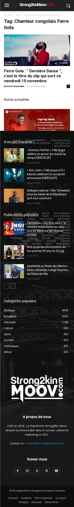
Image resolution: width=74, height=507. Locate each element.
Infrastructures (48, 227)
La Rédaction (17, 143)
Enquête (47, 221)
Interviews (37, 229)
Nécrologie (30, 235)
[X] (47, 471)
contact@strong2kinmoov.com (44, 443)
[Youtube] (56, 471)
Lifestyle (65, 229)
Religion (26, 240)
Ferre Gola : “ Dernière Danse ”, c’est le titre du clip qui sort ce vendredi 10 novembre (33, 76)
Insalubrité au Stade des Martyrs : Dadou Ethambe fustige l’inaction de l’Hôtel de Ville (47, 269)
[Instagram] (27, 471)
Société (36, 243)
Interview (21, 229)
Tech (39, 246)
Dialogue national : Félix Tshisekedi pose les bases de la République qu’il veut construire (48, 194)
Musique (9, 64)
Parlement (64, 235)
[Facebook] (18, 471)
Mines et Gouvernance (30, 232)
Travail (66, 246)
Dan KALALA (62, 143)
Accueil (8, 15)
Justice (51, 229)
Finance (19, 227)
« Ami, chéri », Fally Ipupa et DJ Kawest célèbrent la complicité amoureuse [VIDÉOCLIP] (46, 174)
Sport (48, 243)
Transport (52, 246)
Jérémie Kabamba (14, 86)
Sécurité (51, 240)
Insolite (66, 227)
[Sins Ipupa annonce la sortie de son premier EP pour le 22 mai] (14, 252)
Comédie (17, 218)
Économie (16, 221)
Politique (32, 238)
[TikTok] (37, 471)
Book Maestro (62, 213)
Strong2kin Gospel (21, 246)
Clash (45, 215)
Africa (45, 213)
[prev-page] (6, 285)
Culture (31, 218)
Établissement (28, 224)
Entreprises (63, 221)
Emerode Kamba (60, 140)
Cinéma (33, 215)
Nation (66, 232)
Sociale (23, 243)
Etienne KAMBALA (35, 140)
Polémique (17, 238)
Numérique (48, 235)
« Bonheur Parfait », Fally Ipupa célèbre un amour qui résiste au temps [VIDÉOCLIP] (46, 153)
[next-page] (12, 285)
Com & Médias (61, 215)
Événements (48, 224)
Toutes (17, 140)
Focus (32, 227)
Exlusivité (65, 224)
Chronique (18, 215)
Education (32, 221)
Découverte (46, 218)
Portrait (46, 238)
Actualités (31, 213)
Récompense (62, 238)
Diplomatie (64, 218)
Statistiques (63, 243)
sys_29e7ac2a (62, 145)
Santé (39, 240)
